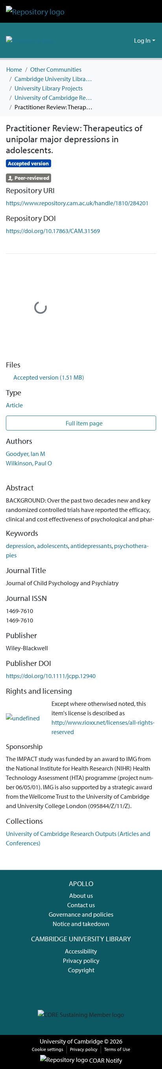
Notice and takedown (81, 924)
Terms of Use (117, 1049)
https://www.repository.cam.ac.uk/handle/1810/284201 (77, 203)
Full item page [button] (83, 423)
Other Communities (55, 69)
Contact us (81, 905)
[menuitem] (127, 40)
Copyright (81, 970)
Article (14, 405)
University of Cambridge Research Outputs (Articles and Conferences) (54, 97)
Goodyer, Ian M (25, 454)
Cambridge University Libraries (54, 79)
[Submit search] (115, 40)
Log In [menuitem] (142, 40)
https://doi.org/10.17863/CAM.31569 (53, 231)
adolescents (52, 546)
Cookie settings (47, 1049)
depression (20, 546)
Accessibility (81, 951)
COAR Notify (105, 1060)
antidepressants (91, 546)
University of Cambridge (71, 1041)
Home (14, 69)
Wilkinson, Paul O (29, 463)
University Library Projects (49, 88)
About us (81, 895)
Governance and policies (81, 914)
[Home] (35, 11)
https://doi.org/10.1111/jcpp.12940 (51, 676)
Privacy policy (81, 960)
